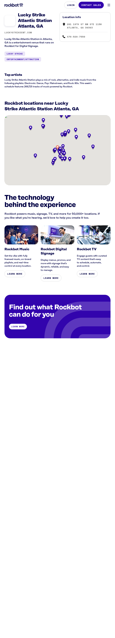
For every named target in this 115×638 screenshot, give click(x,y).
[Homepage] (14, 5)
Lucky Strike (15, 53)
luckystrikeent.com (18, 32)
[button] (57, 147)
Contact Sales (91, 5)
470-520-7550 (76, 36)
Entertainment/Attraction (23, 59)
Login (71, 5)
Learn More (14, 273)
